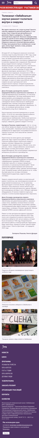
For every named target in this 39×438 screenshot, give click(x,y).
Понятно (6, 433)
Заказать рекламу (9, 385)
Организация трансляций (11, 390)
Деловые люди (7, 376)
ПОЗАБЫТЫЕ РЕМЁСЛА (9, 364)
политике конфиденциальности (21, 425)
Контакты (5, 394)
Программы (6, 361)
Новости (10, 12)
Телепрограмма (8, 381)
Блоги (4, 357)
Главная (4, 12)
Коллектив (6, 399)
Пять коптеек (6, 367)
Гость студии (6, 370)
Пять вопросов (7, 373)
